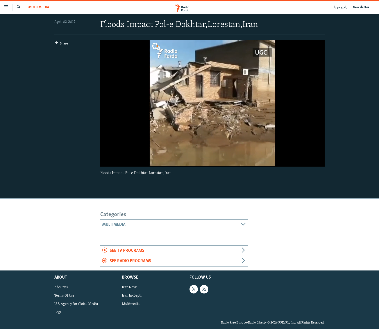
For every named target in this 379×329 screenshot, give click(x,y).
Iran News (130, 287)
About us (61, 287)
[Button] (61, 44)
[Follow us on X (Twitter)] (194, 289)
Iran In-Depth (132, 295)
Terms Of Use (64, 295)
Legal (58, 312)
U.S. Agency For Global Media (76, 304)
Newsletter (361, 7)
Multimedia (38, 7)
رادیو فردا (340, 7)
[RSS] (204, 289)
